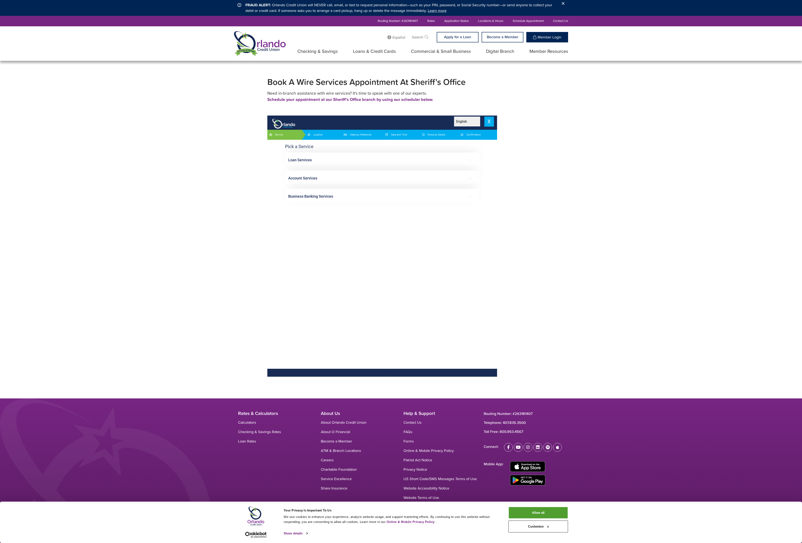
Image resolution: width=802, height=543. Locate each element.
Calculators (247, 422)
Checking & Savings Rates (259, 432)
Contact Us (560, 21)
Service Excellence (336, 479)
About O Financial (335, 432)
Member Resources (548, 51)
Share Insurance (334, 488)
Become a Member (502, 37)
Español (398, 37)
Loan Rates (247, 441)
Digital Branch (500, 51)
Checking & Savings (317, 51)
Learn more (437, 10)
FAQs (408, 432)
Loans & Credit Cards (374, 51)
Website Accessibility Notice (426, 488)
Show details (293, 533)
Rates (431, 21)
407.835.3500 (514, 422)
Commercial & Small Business (441, 51)
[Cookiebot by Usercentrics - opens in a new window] (256, 535)
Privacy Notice (415, 469)
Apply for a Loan (457, 37)
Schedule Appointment (528, 21)
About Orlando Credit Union (344, 422)
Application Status (456, 21)
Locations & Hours (490, 21)
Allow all (538, 512)
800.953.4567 (511, 431)
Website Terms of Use (421, 497)
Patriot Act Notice (418, 460)
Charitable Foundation (339, 469)
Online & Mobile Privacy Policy (429, 450)
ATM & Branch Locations (341, 450)
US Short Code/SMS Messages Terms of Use (440, 479)
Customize (536, 526)
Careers (327, 460)
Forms (409, 441)
